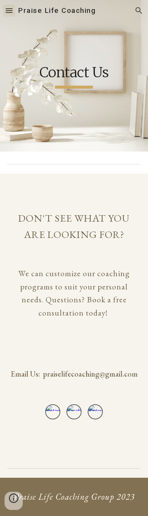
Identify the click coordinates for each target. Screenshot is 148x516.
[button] (9, 10)
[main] (74, 76)
